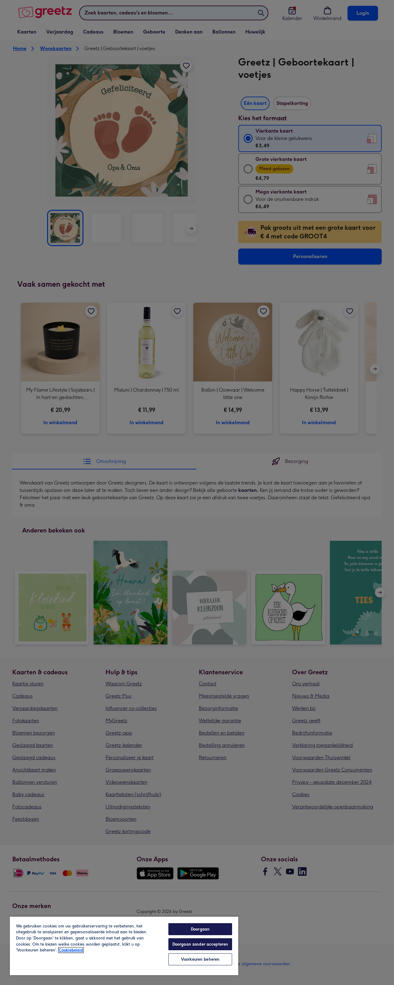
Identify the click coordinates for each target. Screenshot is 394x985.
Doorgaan (200, 929)
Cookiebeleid (71, 950)
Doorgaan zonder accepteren (200, 944)
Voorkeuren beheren (200, 959)
